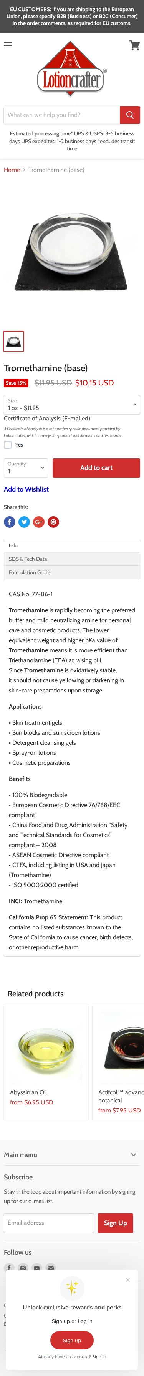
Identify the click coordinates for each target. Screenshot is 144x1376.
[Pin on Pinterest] (53, 522)
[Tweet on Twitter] (24, 522)
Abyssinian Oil (28, 1092)
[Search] (130, 115)
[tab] (72, 545)
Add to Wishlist (26, 489)
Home (12, 170)
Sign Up (115, 1223)
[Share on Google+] (39, 522)
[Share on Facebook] (9, 522)
